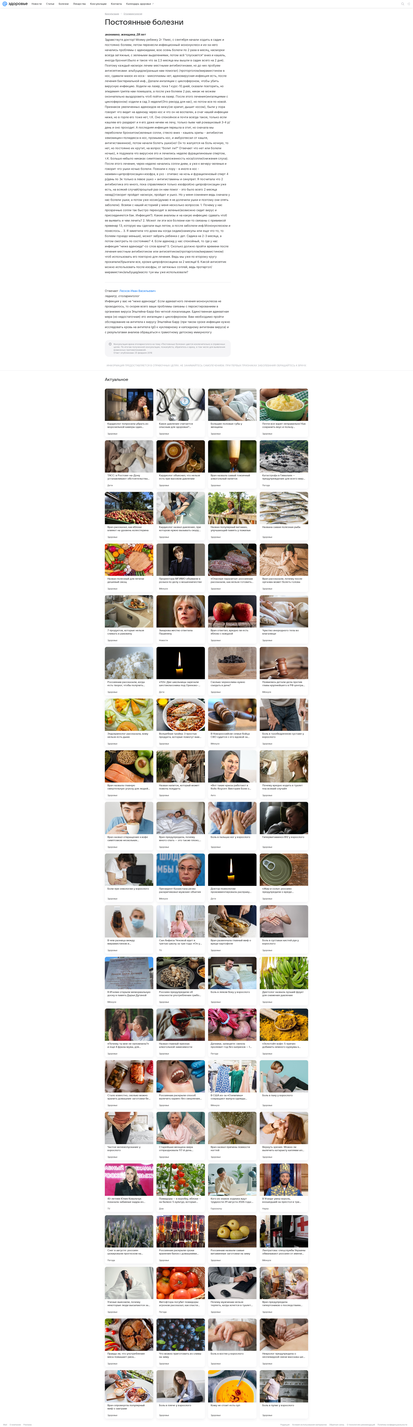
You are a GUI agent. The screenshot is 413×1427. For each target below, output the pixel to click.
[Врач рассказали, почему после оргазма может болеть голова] (284, 568)
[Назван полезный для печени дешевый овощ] (129, 568)
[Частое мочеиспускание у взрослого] (129, 1136)
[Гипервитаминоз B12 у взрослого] (284, 826)
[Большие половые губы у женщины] (232, 413)
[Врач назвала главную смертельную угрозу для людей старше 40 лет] (129, 774)
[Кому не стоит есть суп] (232, 1394)
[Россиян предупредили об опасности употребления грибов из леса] (180, 981)
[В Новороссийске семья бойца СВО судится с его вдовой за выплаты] (232, 723)
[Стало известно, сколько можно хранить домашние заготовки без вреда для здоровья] (129, 1084)
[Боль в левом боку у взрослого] (232, 981)
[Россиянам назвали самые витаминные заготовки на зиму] (232, 1239)
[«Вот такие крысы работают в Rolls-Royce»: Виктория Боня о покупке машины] (232, 774)
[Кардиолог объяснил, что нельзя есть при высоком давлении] (180, 464)
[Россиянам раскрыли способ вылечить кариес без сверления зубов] (180, 1084)
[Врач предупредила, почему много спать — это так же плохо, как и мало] (180, 826)
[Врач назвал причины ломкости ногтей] (232, 1136)
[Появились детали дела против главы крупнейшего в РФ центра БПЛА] (284, 671)
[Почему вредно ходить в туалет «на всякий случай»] (284, 774)
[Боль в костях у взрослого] (232, 1343)
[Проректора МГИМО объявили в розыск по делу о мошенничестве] (180, 568)
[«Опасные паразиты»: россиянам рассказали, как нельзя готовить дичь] (232, 568)
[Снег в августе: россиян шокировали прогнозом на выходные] (129, 1239)
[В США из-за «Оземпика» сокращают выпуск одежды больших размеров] (232, 1084)
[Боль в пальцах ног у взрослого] (232, 826)
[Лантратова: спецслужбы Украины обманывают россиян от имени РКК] (284, 1239)
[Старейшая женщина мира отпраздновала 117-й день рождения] (180, 1136)
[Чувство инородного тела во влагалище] (284, 619)
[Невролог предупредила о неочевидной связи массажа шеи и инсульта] (284, 1343)
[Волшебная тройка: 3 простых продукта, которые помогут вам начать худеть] (180, 723)
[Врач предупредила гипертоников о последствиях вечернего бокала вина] (284, 1291)
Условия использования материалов (309, 1424)
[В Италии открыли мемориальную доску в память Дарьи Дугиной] (129, 981)
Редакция (285, 1424)
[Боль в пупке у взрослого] (284, 1394)
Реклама (27, 1424)
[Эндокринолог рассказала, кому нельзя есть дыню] (129, 723)
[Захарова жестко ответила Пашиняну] (180, 619)
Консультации (112, 13)
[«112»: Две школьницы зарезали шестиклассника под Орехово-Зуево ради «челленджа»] (180, 671)
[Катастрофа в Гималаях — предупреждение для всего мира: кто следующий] (284, 464)
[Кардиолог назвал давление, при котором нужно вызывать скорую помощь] (180, 516)
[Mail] (5, 4)
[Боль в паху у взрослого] (284, 1084)
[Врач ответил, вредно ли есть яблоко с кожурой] (232, 619)
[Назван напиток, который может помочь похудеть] (180, 774)
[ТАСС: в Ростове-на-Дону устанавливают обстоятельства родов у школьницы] (129, 464)
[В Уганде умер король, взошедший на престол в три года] (284, 1188)
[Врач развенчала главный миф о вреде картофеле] (232, 929)
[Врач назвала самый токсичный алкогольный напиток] (232, 464)
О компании (15, 1424)
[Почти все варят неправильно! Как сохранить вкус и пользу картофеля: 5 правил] (284, 413)
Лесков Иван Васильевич (137, 291)
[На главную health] (17, 4)
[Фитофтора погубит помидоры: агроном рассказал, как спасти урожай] (180, 1291)
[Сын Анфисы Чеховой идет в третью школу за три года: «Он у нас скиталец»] (180, 929)
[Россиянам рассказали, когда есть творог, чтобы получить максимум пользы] (129, 671)
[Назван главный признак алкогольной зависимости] (180, 1033)
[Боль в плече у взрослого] (180, 1394)
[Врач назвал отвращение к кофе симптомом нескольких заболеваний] (129, 826)
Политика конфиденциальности (392, 1424)
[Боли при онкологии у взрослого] (129, 878)
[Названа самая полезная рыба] (284, 516)
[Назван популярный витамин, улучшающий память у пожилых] (232, 516)
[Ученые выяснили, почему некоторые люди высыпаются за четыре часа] (129, 1291)
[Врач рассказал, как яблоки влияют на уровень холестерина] (129, 516)
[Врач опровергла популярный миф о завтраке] (129, 1394)
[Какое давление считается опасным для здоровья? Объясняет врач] (180, 413)
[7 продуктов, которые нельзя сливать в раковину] (129, 619)
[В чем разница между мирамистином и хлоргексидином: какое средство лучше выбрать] (129, 929)
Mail (5, 1424)
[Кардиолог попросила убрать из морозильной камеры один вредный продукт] (129, 413)
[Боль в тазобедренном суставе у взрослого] (284, 723)
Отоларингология (133, 13)
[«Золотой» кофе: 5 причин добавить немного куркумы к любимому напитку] (284, 1033)
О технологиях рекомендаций (361, 1424)
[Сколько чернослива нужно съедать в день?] (232, 671)
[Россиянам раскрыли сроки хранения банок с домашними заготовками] (180, 1239)
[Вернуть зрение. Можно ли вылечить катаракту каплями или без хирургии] (284, 1136)
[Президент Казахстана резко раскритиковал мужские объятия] (180, 878)
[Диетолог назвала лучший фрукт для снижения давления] (284, 981)
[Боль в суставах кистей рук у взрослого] (284, 929)
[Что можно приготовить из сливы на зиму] (180, 1343)
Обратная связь (336, 1424)
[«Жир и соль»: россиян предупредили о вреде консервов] (284, 878)
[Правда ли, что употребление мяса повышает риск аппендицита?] (129, 1343)
